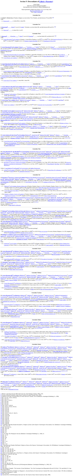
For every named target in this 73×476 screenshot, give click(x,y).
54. (1, 465)
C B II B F (14, 54)
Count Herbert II (28, 72)
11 (69, 181)
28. (1, 429)
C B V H (12, 304)
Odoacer (52, 47)
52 (58, 218)
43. (1, 450)
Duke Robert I (39, 189)
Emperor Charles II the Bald (31, 41)
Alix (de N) (31, 325)
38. (1, 442)
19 (1, 240)
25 (70, 181)
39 (1, 183)
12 (27, 225)
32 (38, 328)
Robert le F (20, 262)
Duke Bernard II (34, 195)
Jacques (63, 374)
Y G (46, 259)
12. (1, 408)
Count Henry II (12, 232)
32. (1, 435)
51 (41, 49)
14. (1, 410)
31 (26, 354)
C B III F (12, 97)
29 (36, 201)
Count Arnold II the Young (46, 153)
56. (1, 468)
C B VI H (12, 339)
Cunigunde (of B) (24, 171)
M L (63, 304)
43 (57, 218)
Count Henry (12, 341)
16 (35, 328)
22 (70, 169)
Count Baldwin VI (29, 384)
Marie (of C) (47, 384)
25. (1, 424)
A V (64, 71)
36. (1, 440)
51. (1, 462)
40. (1, 445)
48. (1, 458)
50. (1, 460)
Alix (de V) (24, 112)
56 (53, 17)
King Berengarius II (23, 124)
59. (1, 474)
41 (40, 49)
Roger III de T (15, 316)
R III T (59, 287)
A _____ (63, 54)
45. (1, 453)
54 (60, 218)
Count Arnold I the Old (7, 112)
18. (1, 415)
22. (1, 420)
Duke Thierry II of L (16, 269)
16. (1, 413)
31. (1, 433)
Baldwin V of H (20, 347)
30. (1, 432)
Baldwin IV (22, 322)
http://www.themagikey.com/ (36, 10)
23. (1, 422)
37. (1, 441)
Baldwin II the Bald (27, 86)
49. (1, 459)
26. (1, 427)
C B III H (12, 259)
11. (1, 406)
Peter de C (13, 365)
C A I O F (13, 71)
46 (28, 225)
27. (1, 428)
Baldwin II (22, 275)
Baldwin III (28, 135)
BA (41, 374)
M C (59, 339)
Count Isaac (63, 126)
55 (5, 183)
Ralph (32, 289)
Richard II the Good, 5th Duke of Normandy (57, 144)
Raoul (17, 100)
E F (10, 94)
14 (36, 279)
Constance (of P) (49, 182)
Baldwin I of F (22, 75)
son (14, 95)
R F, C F (14, 194)
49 (28, 354)
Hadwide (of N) (65, 245)
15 (49, 301)
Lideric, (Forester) (46, 1)
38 (55, 218)
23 (62, 370)
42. (1, 449)
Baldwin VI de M (24, 251)
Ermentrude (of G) (14, 144)
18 (20, 363)
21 (11, 203)
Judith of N (35, 168)
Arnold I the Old (19, 110)
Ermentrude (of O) (49, 41)
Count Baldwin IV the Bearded (59, 179)
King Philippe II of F (15, 355)
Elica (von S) (50, 195)
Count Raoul (61, 100)
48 (41, 255)
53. (1, 464)
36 (8, 387)
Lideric (13, 27)
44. (1, 451)
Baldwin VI (18, 381)
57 (5, 40)
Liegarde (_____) (41, 72)
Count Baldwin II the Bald (7, 88)
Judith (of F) (9, 65)
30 (40, 255)
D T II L (16, 266)
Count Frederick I (64, 143)
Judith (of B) (10, 145)
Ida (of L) (17, 278)
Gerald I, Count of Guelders (22, 260)
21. (1, 419)
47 (62, 157)
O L (11, 143)
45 (69, 137)
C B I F (11, 39)
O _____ (7, 30)
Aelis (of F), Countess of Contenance (33, 214)
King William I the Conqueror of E (20, 219)
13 (38, 255)
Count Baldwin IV (14, 325)
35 (37, 201)
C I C (10, 80)
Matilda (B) (34, 136)
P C (56, 336)
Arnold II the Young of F (37, 151)
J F (9, 170)
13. (1, 409)
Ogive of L (35, 160)
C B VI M (12, 190)
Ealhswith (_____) (63, 56)
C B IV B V (17, 141)
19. (1, 417)
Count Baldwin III (20, 136)
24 (5, 387)
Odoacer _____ (22, 47)
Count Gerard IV (49, 245)
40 (63, 119)
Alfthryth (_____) (24, 88)
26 (59, 157)
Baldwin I (27, 64)
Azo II (11, 171)
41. (1, 447)
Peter (17, 337)
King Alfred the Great (48, 56)
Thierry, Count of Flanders (45, 306)
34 (45, 77)
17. (1, 414)
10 (58, 157)
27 (54, 218)
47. (1, 456)
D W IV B (54, 170)
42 (2, 183)
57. (1, 471)
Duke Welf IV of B (15, 205)
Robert (2, 265)
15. (1, 411)
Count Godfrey (58, 285)
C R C (10, 57)
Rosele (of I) (63, 153)
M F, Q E (15, 186)
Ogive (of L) (7, 180)
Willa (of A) (38, 124)
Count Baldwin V (25, 350)
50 (3, 183)
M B (56, 97)
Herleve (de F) (53, 189)
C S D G (55, 94)
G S (10, 195)
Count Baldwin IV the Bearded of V (16, 160)
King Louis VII (54, 333)
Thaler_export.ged (38, 12)
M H (10, 374)
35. (1, 438)
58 (47, 39)
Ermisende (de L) (11, 286)
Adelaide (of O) (26, 232)
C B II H (12, 231)
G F (10, 243)
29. (1, 431)
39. (1, 444)
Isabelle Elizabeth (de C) (32, 337)
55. (1, 467)
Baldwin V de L (30, 211)
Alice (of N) (47, 289)
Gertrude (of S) (24, 265)
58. (1, 473)
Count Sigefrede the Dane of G (17, 115)
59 (61, 218)
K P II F (11, 333)
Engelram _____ (14, 36)
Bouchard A (13, 389)
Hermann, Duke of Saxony (19, 98)
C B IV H (12, 283)
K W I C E (50, 187)
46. (1, 455)
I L (43, 231)
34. (1, 437)
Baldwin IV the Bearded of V (35, 177)
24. (1, 423)
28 (58, 66)
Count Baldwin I (65, 64)
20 (21, 267)
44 (61, 157)
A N (34, 300)
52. (1, 463)
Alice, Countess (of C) (25, 352)
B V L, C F (14, 162)
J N (32, 144)
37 (65, 370)
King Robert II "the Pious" (54, 164)
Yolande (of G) (42, 298)
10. (1, 405)
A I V (45, 104)
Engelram (31, 36)
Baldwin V (5, 214)
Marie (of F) (25, 341)
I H (8, 287)
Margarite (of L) (42, 350)
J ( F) (57, 39)
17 (25, 354)
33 (38, 49)
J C (9, 104)
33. (1, 436)
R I (64, 123)
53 (66, 370)
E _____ (7, 21)
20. (1, 418)
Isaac (15, 126)
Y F (10, 336)
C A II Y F (14, 123)
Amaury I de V (16, 129)
